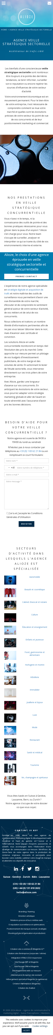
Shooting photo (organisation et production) (26, 933)
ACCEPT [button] (26, 1030)
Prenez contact (26, 276)
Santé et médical (34, 752)
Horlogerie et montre (34, 664)
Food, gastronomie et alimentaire (35, 653)
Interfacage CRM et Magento (26, 966)
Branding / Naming (26, 911)
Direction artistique (26, 916)
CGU (31, 1016)
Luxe (35, 715)
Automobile (34, 577)
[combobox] (9, 467)
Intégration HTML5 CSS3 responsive (26, 957)
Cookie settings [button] (40, 1026)
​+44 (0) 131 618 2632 (29, 888)
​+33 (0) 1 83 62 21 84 (29, 883)
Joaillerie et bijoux (35, 702)
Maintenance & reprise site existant (26, 975)
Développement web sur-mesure (26, 970)
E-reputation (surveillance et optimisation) (26, 924)
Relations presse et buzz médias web (26, 920)
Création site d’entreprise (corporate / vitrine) (26, 953)
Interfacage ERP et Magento (26, 962)
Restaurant (35, 740)
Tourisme (34, 765)
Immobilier (35, 689)
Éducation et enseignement (34, 627)
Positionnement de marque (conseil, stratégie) (26, 929)
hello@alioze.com (27, 892)
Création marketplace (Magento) (26, 983)
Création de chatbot (26, 988)
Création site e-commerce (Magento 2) (26, 949)
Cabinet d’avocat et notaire (34, 602)
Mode (34, 727)
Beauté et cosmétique (34, 589)
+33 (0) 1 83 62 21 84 (30, 451)
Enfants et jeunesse (35, 639)
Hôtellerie (34, 677)
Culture (34, 614)
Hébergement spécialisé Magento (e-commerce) (26, 979)
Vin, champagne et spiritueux (34, 777)
